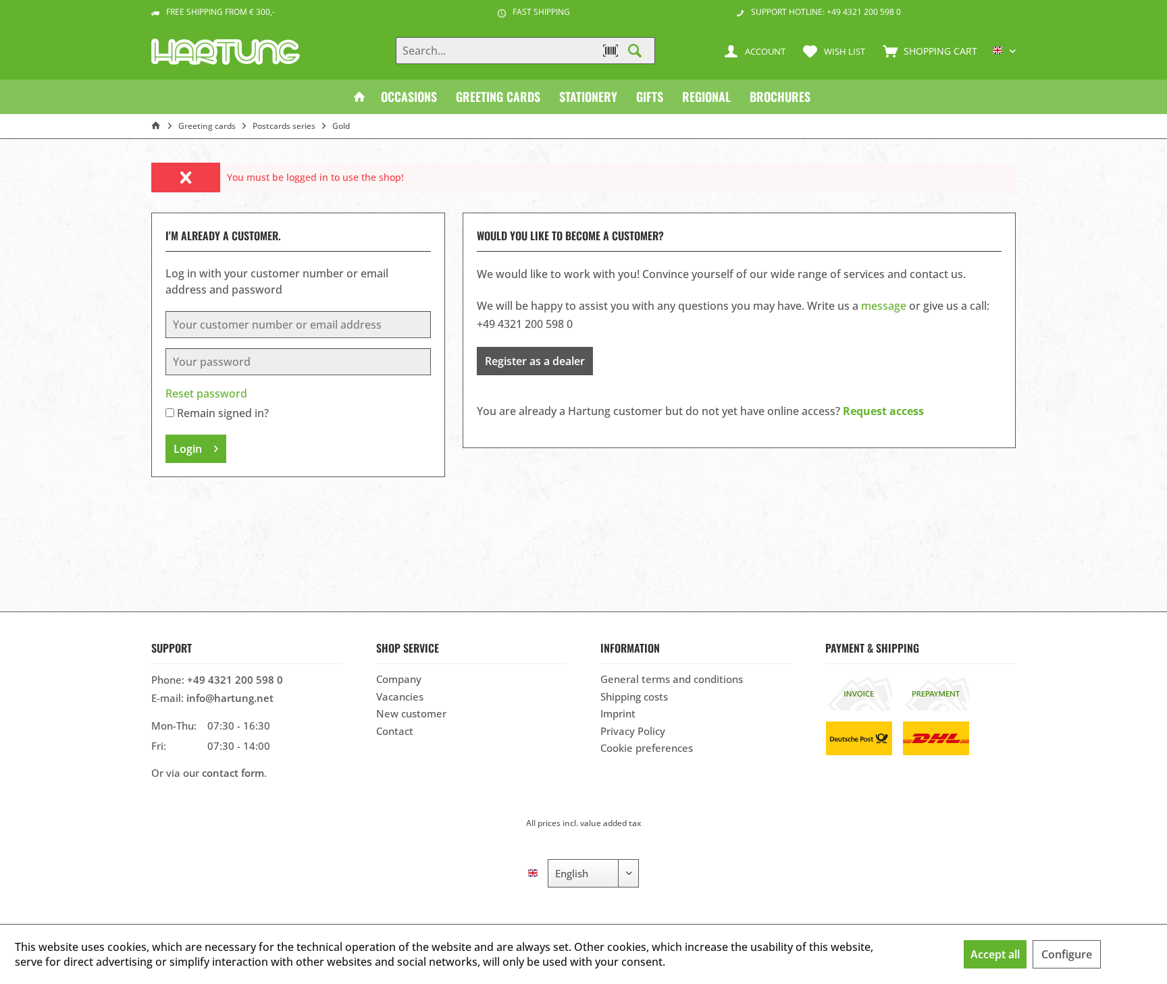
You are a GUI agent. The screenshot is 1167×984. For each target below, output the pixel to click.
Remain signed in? (223, 413)
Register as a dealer (535, 361)
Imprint (618, 713)
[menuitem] (927, 50)
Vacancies (399, 696)
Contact (394, 731)
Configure (1066, 954)
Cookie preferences (646, 748)
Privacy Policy (632, 731)
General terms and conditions (671, 679)
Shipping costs (634, 696)
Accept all (995, 954)
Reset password (206, 393)
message (883, 305)
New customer (411, 713)
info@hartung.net (230, 698)
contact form (233, 773)
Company (398, 679)
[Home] (359, 97)
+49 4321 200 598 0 (235, 679)
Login (188, 448)
